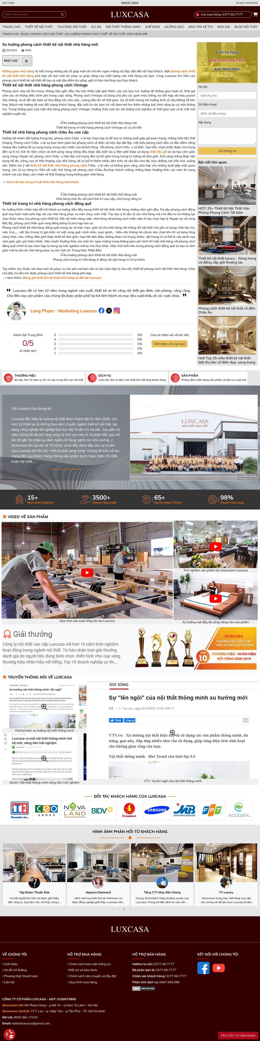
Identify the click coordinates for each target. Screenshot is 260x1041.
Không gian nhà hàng (18, 71)
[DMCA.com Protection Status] (143, 988)
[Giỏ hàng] (255, 14)
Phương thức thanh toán (21, 976)
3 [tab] (124, 909)
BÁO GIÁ (223, 27)
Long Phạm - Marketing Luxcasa (63, 311)
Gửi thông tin (227, 151)
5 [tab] (136, 909)
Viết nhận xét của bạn (169, 344)
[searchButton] (62, 14)
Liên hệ (9, 982)
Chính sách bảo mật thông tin (90, 964)
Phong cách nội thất (47, 34)
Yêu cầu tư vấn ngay (238, 1035)
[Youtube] (219, 968)
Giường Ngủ (174, 27)
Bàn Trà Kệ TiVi (201, 27)
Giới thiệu (8, 2)
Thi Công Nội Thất (72, 27)
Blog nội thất (246, 27)
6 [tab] (141, 909)
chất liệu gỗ (158, 152)
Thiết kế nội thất (39, 27)
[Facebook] (203, 968)
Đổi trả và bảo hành (83, 970)
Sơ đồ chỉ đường (247, 2)
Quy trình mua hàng (83, 982)
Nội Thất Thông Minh (123, 27)
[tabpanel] (34, 874)
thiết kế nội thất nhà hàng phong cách (58, 165)
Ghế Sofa (152, 27)
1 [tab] (113, 909)
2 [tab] (118, 909)
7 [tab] (147, 909)
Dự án (96, 27)
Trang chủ (11, 27)
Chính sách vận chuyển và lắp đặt (92, 976)
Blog (24, 34)
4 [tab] (130, 909)
